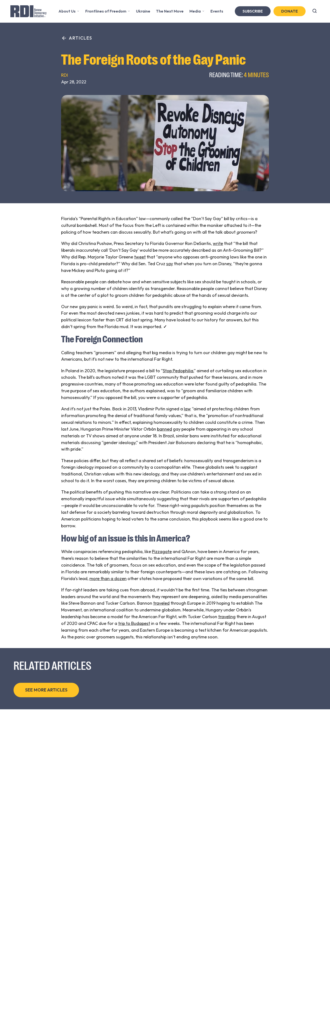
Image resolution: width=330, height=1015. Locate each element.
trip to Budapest (134, 623)
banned (164, 429)
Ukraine (143, 11)
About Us (67, 11)
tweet (140, 257)
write (218, 243)
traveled (161, 603)
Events (216, 11)
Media (195, 11)
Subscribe (253, 11)
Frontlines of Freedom (105, 11)
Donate (289, 11)
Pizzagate (162, 551)
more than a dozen (108, 578)
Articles (80, 38)
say (169, 263)
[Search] (314, 11)
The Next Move (170, 11)
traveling (227, 616)
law (187, 409)
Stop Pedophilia (178, 370)
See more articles (46, 690)
